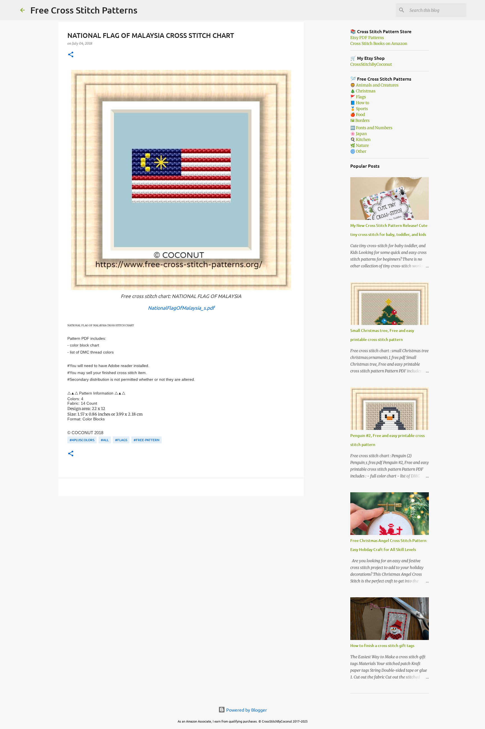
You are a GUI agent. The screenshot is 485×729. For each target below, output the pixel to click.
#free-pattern (146, 440)
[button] (70, 55)
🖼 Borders (360, 120)
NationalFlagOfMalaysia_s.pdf (181, 308)
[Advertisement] (181, 544)
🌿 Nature (359, 145)
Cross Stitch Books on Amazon (378, 43)
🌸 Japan (358, 133)
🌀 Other (358, 151)
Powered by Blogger (246, 709)
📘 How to (359, 102)
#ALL (105, 440)
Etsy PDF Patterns (367, 37)
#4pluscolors (82, 440)
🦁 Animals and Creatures (374, 85)
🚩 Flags (358, 96)
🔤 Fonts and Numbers (371, 127)
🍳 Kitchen (360, 139)
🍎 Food (357, 114)
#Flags (121, 440)
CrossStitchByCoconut (371, 64)
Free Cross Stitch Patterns (84, 9)
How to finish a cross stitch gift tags (382, 645)
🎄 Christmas (363, 91)
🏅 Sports (359, 108)
